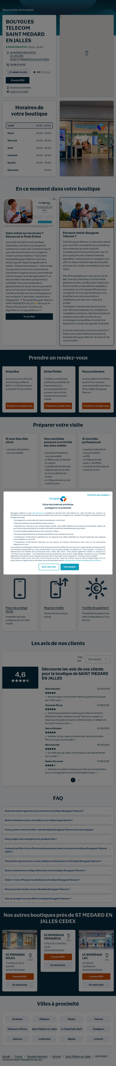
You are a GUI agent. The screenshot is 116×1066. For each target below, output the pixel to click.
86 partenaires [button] (38, 513)
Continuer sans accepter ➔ (99, 495)
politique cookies (94, 560)
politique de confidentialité (75, 560)
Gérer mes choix (49, 567)
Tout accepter (70, 567)
